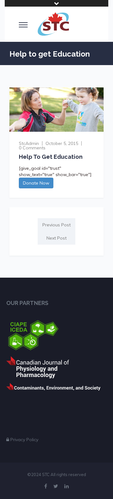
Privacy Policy (24, 439)
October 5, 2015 (62, 143)
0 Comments (32, 148)
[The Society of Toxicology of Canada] (53, 24)
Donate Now (36, 183)
